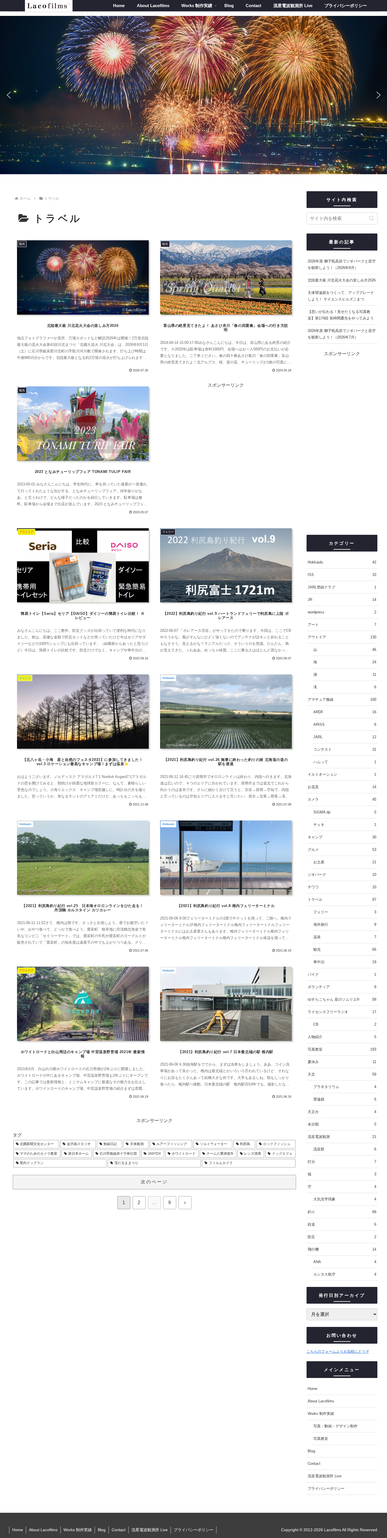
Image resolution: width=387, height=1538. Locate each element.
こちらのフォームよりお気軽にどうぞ (338, 1351)
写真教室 (320, 1438)
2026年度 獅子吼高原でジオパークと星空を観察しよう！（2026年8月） (342, 264)
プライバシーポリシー (326, 1488)
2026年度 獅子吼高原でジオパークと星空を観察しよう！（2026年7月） (342, 334)
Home (312, 1388)
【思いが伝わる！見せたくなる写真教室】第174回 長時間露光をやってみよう (341, 315)
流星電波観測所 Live (324, 1476)
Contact (314, 1463)
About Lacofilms (321, 1401)
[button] (8, 95)
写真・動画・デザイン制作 (335, 1426)
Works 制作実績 (321, 1413)
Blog (311, 1451)
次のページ (154, 1181)
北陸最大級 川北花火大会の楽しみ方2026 (342, 280)
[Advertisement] (342, 443)
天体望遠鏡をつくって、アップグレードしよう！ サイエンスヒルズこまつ (341, 296)
